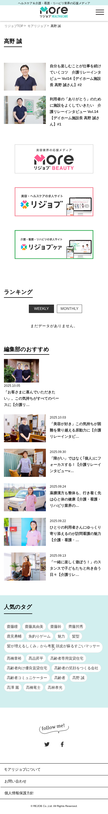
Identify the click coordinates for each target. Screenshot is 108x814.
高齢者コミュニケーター (27, 678)
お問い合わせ (15, 781)
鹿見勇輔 (14, 636)
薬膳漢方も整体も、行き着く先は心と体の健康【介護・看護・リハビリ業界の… (75, 499)
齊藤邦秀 (75, 626)
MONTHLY (69, 308)
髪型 (75, 636)
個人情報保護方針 (19, 793)
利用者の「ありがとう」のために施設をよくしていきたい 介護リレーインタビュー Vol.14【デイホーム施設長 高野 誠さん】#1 (75, 111)
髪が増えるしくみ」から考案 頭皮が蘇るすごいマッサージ (53, 647)
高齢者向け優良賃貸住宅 (27, 668)
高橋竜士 (33, 687)
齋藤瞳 (12, 626)
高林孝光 (55, 687)
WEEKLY (41, 308)
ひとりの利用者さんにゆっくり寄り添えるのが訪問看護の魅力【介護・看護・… (75, 533)
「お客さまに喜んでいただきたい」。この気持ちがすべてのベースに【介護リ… (31, 398)
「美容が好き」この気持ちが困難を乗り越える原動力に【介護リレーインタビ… (75, 430)
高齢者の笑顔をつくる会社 (76, 668)
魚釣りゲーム (40, 636)
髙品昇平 (36, 658)
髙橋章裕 (14, 658)
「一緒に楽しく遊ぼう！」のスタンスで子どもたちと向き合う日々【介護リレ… (75, 568)
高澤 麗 (13, 687)
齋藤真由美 (34, 626)
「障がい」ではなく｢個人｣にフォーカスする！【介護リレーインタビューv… (75, 464)
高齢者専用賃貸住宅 (66, 658)
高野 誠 (78, 678)
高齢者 (59, 678)
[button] (100, 12)
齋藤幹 (55, 626)
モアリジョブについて (22, 769)
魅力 (61, 636)
